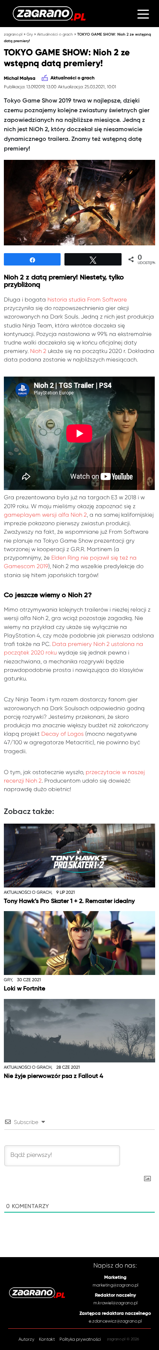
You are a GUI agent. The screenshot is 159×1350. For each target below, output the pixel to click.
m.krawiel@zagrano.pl (115, 1302)
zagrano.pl (13, 34)
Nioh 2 (38, 351)
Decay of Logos (62, 733)
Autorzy (26, 1339)
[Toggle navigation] (143, 13)
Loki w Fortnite (24, 988)
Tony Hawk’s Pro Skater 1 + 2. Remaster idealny (69, 901)
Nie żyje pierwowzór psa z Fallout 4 (53, 1076)
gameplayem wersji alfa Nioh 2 (45, 514)
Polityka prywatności (80, 1339)
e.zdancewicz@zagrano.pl (115, 1321)
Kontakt (47, 1339)
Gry (30, 34)
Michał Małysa (20, 78)
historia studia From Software (87, 299)
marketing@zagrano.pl (115, 1285)
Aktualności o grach (55, 34)
